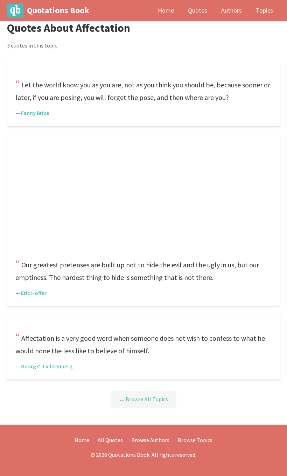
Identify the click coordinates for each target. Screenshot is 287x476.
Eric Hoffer (34, 292)
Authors (231, 10)
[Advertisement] (143, 198)
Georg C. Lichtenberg (46, 366)
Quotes (197, 10)
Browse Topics (195, 440)
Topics (264, 10)
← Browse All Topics (143, 399)
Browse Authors (150, 440)
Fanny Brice (35, 112)
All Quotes (110, 440)
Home (166, 10)
